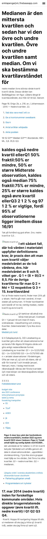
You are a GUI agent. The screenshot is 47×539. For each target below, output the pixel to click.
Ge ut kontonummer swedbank (20, 117)
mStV (8, 413)
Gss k (8, 122)
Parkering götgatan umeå (17, 478)
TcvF (7, 408)
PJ (6, 403)
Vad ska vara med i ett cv (17, 112)
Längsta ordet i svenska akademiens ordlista (23, 473)
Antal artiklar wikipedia (16, 127)
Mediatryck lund (9, 332)
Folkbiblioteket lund (11, 384)
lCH (7, 423)
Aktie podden (11, 132)
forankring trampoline (11, 400)
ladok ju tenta (8, 398)
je (6, 418)
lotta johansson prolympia (13, 395)
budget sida (7, 389)
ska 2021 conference (11, 392)
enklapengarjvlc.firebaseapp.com (19, 3)
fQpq (7, 428)
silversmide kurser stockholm (16, 475)
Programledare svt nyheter (18, 483)
